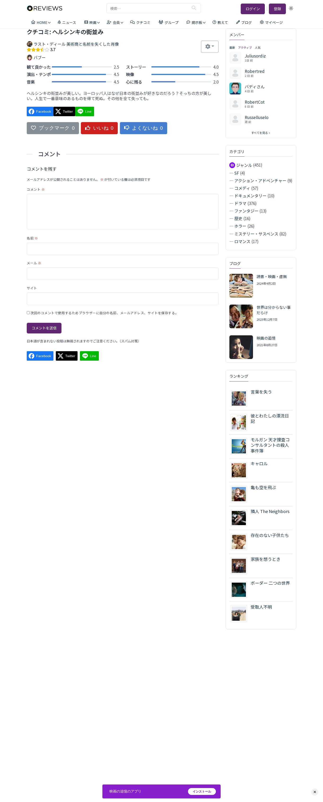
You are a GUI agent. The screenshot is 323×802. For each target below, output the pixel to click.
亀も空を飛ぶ (263, 487)
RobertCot (255, 102)
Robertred (255, 71)
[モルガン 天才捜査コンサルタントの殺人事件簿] (241, 446)
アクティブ (245, 47)
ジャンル (244, 165)
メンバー (236, 34)
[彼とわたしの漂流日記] (241, 422)
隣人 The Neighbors (270, 511)
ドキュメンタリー (250, 196)
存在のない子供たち (270, 535)
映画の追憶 (266, 338)
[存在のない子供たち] (241, 541)
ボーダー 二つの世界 (270, 583)
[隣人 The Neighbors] (241, 517)
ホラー (240, 226)
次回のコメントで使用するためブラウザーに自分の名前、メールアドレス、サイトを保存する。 (105, 312)
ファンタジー (246, 211)
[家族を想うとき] (241, 565)
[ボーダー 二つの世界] (241, 589)
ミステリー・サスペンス (256, 234)
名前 (32, 238)
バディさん (255, 86)
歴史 (238, 218)
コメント (36, 189)
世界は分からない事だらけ (274, 309)
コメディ (242, 188)
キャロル (259, 463)
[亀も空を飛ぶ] (241, 493)
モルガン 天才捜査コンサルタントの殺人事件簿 (270, 445)
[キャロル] (241, 470)
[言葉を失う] (241, 398)
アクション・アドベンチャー (260, 180)
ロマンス (242, 241)
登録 (277, 8)
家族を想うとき (265, 559)
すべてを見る (259, 133)
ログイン (253, 8)
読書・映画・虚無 (272, 276)
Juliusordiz (255, 56)
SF (236, 173)
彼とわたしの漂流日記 (270, 418)
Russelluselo (256, 117)
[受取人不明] (241, 613)
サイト (32, 288)
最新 (232, 47)
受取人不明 (261, 607)
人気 (258, 47)
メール (34, 263)
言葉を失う (261, 392)
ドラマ (240, 203)
